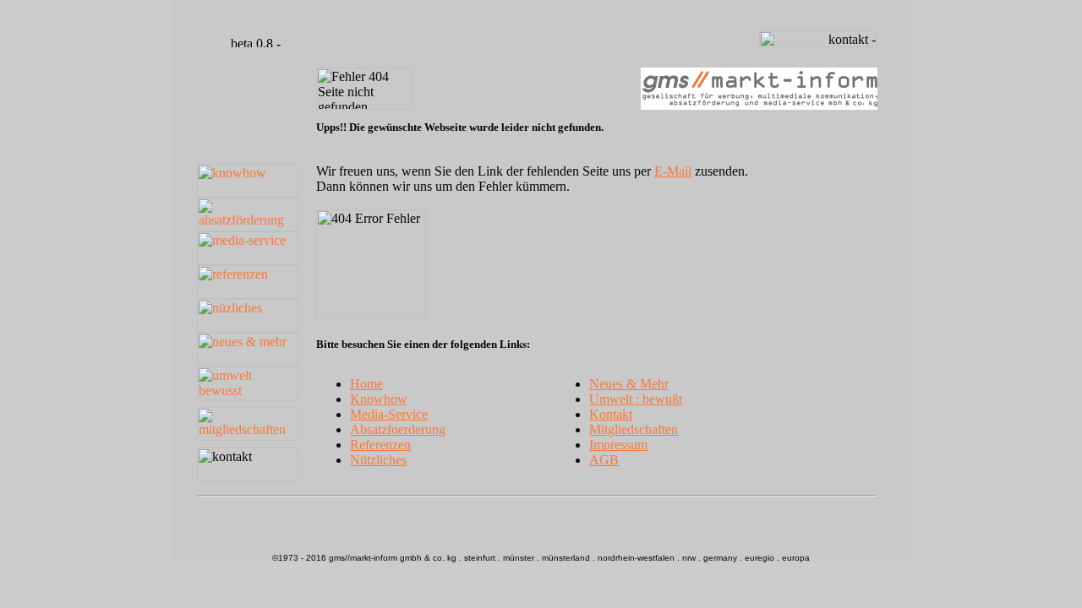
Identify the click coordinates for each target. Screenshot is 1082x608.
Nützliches (378, 460)
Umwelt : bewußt (635, 399)
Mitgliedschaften (633, 429)
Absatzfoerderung (397, 429)
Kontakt (610, 414)
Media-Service (389, 414)
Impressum (618, 444)
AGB (604, 460)
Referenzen (380, 444)
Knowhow (378, 399)
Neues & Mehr (629, 384)
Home (366, 384)
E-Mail (672, 171)
